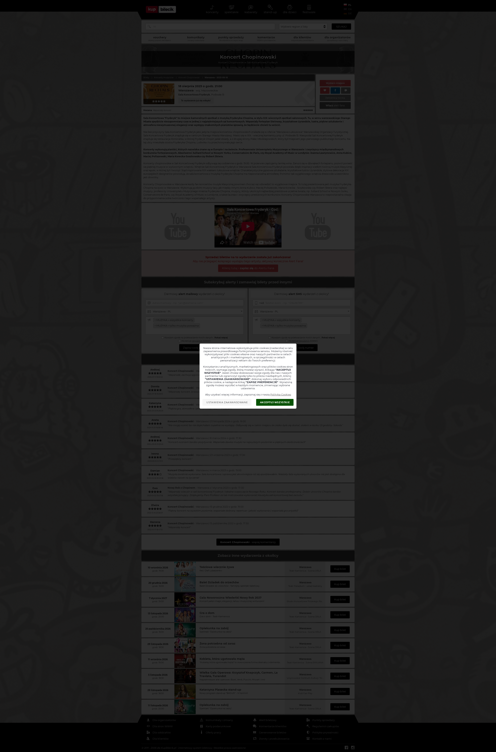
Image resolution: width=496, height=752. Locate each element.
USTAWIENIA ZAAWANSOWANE (227, 402)
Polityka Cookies (280, 394)
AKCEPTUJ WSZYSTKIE (275, 402)
